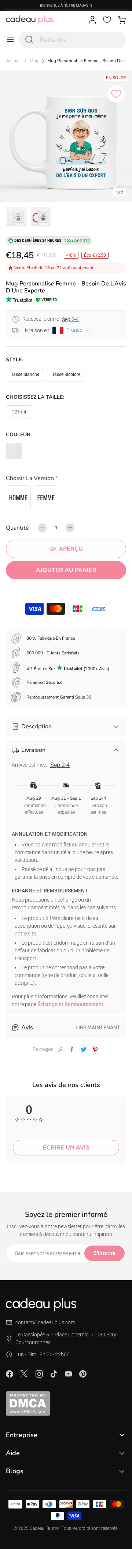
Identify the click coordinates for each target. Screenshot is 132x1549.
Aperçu (71, 549)
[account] (92, 19)
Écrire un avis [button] (66, 1148)
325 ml (19, 412)
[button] (66, 479)
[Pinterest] (83, 1374)
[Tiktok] (53, 1374)
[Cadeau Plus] (30, 19)
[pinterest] (95, 1049)
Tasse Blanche (25, 374)
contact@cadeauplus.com (45, 1322)
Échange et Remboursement (70, 1004)
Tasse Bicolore (66, 374)
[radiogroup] (66, 497)
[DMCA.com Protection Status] (66, 1403)
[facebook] (71, 1049)
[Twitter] (24, 1373)
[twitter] (83, 1049)
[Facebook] (9, 1374)
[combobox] (72, 40)
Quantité (17, 528)
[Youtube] (68, 1374)
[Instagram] (39, 1374)
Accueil (13, 61)
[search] (29, 39)
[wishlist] (107, 19)
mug (34, 61)
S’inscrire (104, 1253)
